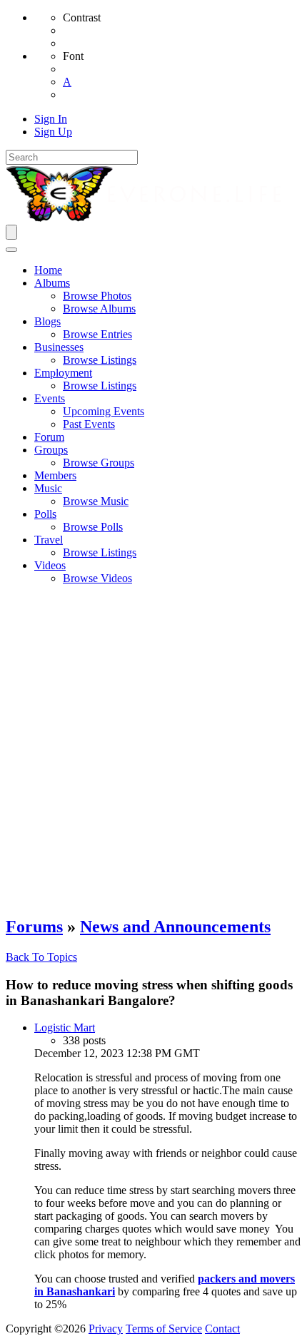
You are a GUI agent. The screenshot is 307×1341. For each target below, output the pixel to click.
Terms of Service (164, 1328)
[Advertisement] (153, 749)
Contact (222, 1328)
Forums (34, 926)
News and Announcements (175, 926)
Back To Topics (41, 957)
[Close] (11, 250)
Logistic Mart (64, 1027)
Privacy (106, 1328)
